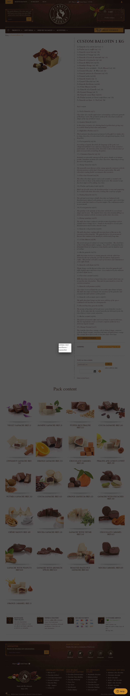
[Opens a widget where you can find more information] (120, 691)
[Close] (71, 343)
